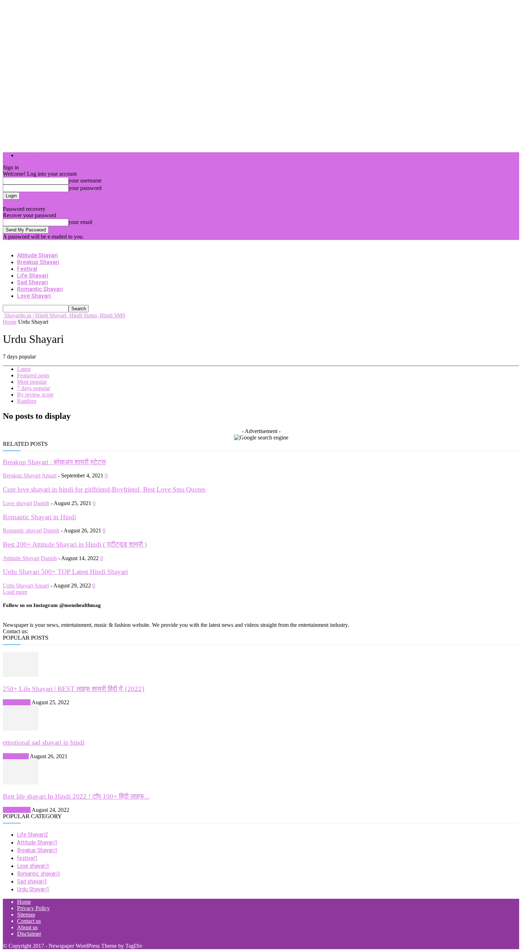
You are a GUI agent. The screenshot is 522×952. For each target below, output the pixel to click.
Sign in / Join (32, 155)
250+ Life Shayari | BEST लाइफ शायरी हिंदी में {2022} (74, 689)
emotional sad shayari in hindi (44, 742)
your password (85, 188)
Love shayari (34, 295)
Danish (41, 503)
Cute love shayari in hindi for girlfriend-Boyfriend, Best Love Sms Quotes (104, 489)
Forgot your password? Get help (39, 202)
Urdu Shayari (18, 585)
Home (10, 322)
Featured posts (33, 375)
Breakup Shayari (38, 262)
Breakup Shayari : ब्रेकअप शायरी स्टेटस (54, 462)
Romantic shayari (40, 289)
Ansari (49, 475)
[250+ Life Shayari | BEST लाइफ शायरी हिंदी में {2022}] (20, 675)
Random (26, 401)
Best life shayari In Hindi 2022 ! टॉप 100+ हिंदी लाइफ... (76, 796)
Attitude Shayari (37, 255)
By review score (35, 395)
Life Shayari (32, 275)
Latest (24, 369)
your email (80, 222)
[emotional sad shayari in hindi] (20, 729)
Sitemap (26, 915)
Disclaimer (29, 934)
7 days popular (33, 388)
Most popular (32, 382)
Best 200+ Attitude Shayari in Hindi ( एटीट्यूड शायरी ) (75, 544)
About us (27, 927)
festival (27, 269)
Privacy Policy (33, 908)
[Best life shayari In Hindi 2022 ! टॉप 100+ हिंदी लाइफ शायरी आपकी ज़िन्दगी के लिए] (20, 782)
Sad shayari (32, 282)
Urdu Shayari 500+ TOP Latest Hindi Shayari (65, 571)
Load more (15, 592)
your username (85, 180)
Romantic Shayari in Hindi (39, 517)
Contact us (29, 921)
